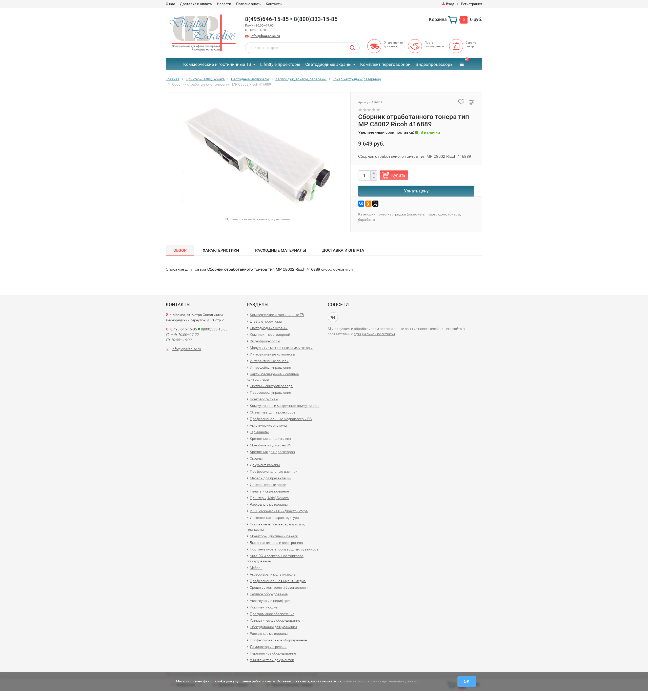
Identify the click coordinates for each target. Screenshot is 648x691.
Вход (450, 4)
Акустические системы (268, 425)
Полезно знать (248, 4)
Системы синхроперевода (271, 386)
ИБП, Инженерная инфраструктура (279, 511)
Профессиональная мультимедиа (278, 581)
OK (467, 681)
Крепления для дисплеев (270, 439)
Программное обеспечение (272, 614)
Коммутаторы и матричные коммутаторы (284, 406)
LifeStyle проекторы (280, 64)
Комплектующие (263, 607)
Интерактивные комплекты (272, 354)
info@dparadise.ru (265, 36)
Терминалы (259, 432)
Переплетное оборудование (273, 653)
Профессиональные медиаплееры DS (281, 419)
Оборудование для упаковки (273, 627)
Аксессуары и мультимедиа (273, 574)
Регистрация (471, 4)
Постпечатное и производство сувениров (284, 549)
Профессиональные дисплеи (273, 471)
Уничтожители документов (272, 660)
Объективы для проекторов (273, 412)
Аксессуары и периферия (270, 601)
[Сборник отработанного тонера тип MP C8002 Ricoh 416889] (258, 158)
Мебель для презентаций (270, 478)
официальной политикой (374, 334)
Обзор (180, 250)
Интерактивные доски (268, 485)
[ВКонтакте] (361, 204)
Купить (398, 175)
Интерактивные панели (269, 361)
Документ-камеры (265, 465)
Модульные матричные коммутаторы (281, 348)
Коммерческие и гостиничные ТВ (217, 64)
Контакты (274, 4)
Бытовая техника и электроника (276, 543)
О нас (170, 4)
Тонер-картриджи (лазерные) (401, 214)
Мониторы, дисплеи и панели (274, 536)
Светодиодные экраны (328, 64)
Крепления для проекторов (272, 452)
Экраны (256, 458)
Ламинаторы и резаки (268, 647)
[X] (375, 204)
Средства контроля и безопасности (279, 587)
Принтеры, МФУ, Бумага (269, 498)
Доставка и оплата (196, 4)
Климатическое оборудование (275, 620)
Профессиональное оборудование (278, 640)
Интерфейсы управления (270, 367)
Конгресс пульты (264, 399)
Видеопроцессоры (435, 64)
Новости (224, 4)
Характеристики (221, 250)
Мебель (256, 568)
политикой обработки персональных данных (380, 681)
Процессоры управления (270, 392)
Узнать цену (416, 190)
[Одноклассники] (368, 204)
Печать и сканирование (269, 491)
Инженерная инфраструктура (274, 518)
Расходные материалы (280, 250)
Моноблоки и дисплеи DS (270, 445)
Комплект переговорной (385, 64)
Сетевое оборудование (269, 594)
